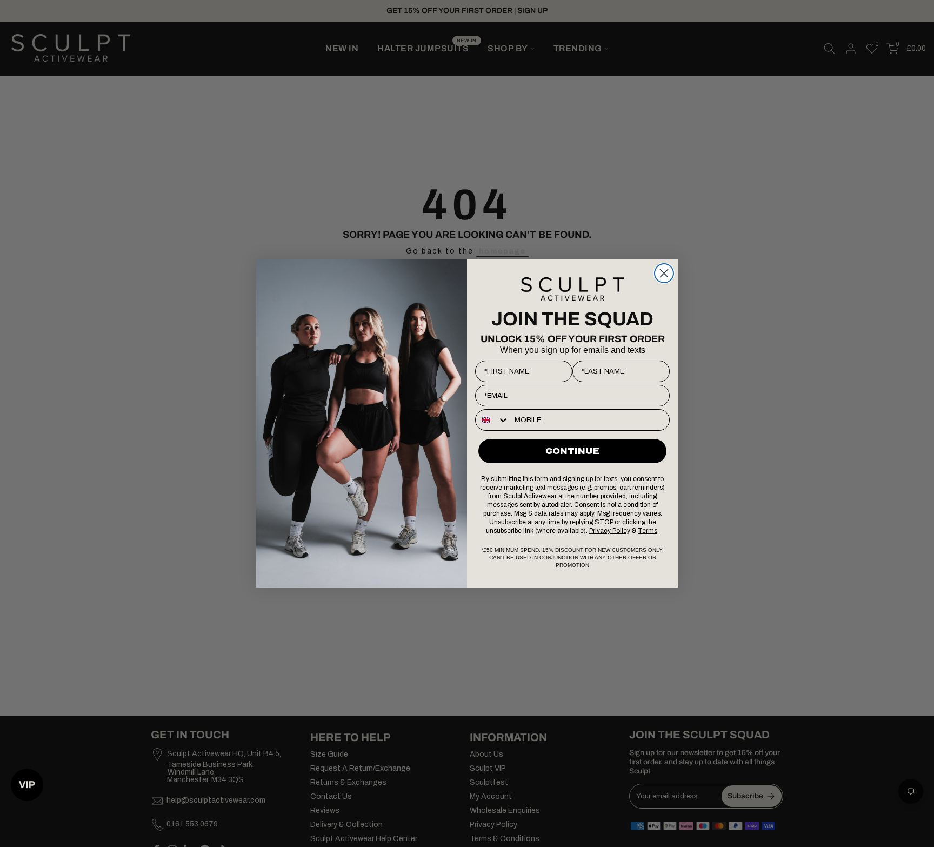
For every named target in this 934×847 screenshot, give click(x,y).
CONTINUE (572, 451)
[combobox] (492, 420)
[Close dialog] (664, 273)
